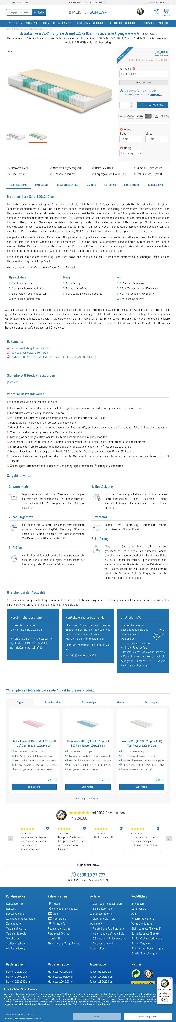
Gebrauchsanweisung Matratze (29, 352)
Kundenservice (15, 904)
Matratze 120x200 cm (61, 981)
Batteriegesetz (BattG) (145, 933)
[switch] (164, 1000)
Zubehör (163, 23)
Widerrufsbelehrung (143, 918)
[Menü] (170, 979)
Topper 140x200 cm (101, 976)
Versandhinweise (16, 928)
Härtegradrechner (143, 82)
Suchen (41, 12)
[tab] (18, 184)
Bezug (127, 148)
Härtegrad (125, 69)
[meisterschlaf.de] (88, 10)
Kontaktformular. (94, 638)
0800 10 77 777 (28, 638)
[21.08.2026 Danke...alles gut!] (71, 827)
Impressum (138, 904)
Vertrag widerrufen (142, 923)
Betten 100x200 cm (18, 976)
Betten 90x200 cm (17, 971)
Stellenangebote (16, 943)
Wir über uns (13, 938)
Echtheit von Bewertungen (147, 948)
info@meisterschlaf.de (28, 647)
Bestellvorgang (15, 913)
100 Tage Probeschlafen (20, 918)
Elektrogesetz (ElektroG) (146, 928)
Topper (45, 23)
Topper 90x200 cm (101, 971)
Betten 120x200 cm (18, 981)
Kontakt (11, 908)
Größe (127, 129)
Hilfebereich (128, 656)
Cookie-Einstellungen (144, 953)
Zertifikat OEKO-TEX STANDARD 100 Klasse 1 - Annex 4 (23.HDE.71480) (53, 357)
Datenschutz (138, 908)
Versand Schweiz (16, 933)
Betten (18, 23)
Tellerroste (148, 23)
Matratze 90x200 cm (60, 971)
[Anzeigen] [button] (13, 382)
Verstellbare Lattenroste (91, 23)
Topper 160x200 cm (101, 981)
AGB (133, 913)
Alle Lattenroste (62, 23)
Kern (8, 29)
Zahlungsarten (14, 923)
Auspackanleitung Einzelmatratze (31, 348)
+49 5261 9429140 (36, 643)
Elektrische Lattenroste (123, 23)
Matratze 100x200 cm (61, 976)
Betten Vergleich (141, 943)
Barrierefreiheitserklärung (146, 938)
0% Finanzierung (16, 948)
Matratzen (32, 23)
